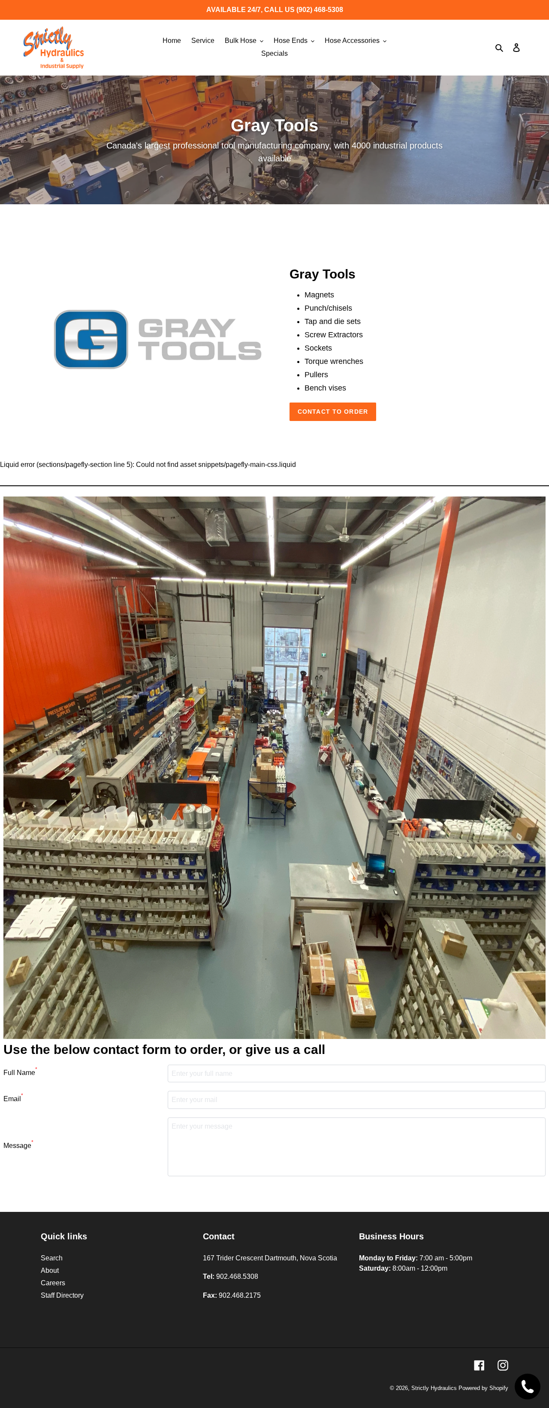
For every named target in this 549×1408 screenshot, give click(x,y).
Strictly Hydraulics (435, 1388)
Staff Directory (62, 1295)
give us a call (285, 1049)
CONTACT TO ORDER (333, 411)
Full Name (20, 1071)
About (50, 1270)
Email (13, 1097)
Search (52, 1258)
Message (18, 1144)
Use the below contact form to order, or (164, 1049)
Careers (53, 1283)
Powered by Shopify (483, 1388)
